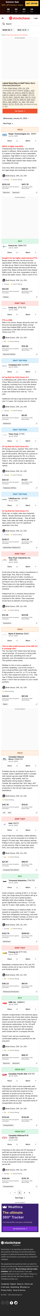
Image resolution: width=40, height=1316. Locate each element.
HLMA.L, (27, 91)
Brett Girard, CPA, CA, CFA (18, 88)
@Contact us (25, 1287)
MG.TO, (32, 93)
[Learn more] (36, 192)
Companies (5, 1284)
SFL (21, 104)
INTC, (11, 97)
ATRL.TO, (11, 93)
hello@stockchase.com (9, 1279)
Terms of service (19, 1290)
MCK (22, 30)
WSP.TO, (25, 93)
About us (20, 1284)
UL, (20, 102)
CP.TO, (19, 95)
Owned (6, 179)
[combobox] (20, 24)
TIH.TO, (6, 97)
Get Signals (19, 111)
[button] (20, 175)
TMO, (5, 93)
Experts (13, 1284)
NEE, (24, 102)
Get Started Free (19, 1229)
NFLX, (5, 102)
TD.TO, (17, 104)
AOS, (33, 91)
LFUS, (33, 97)
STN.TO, (18, 93)
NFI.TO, (28, 97)
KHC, (33, 100)
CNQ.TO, (17, 97)
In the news (5, 1287)
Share (9, 141)
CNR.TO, (12, 95)
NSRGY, (15, 102)
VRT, (28, 102)
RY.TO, (11, 104)
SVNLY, (6, 104)
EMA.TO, (23, 100)
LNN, (10, 102)
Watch (28, 141)
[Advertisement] (20, 59)
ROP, (29, 100)
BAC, (23, 97)
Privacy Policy (6, 1290)
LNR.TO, (6, 95)
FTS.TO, (16, 100)
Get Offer (31, 3)
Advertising (14, 1287)
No (5, 341)
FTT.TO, (32, 95)
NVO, (32, 102)
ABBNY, (25, 95)
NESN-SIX (7, 30)
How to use (29, 1284)
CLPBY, (10, 100)
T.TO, (5, 100)
